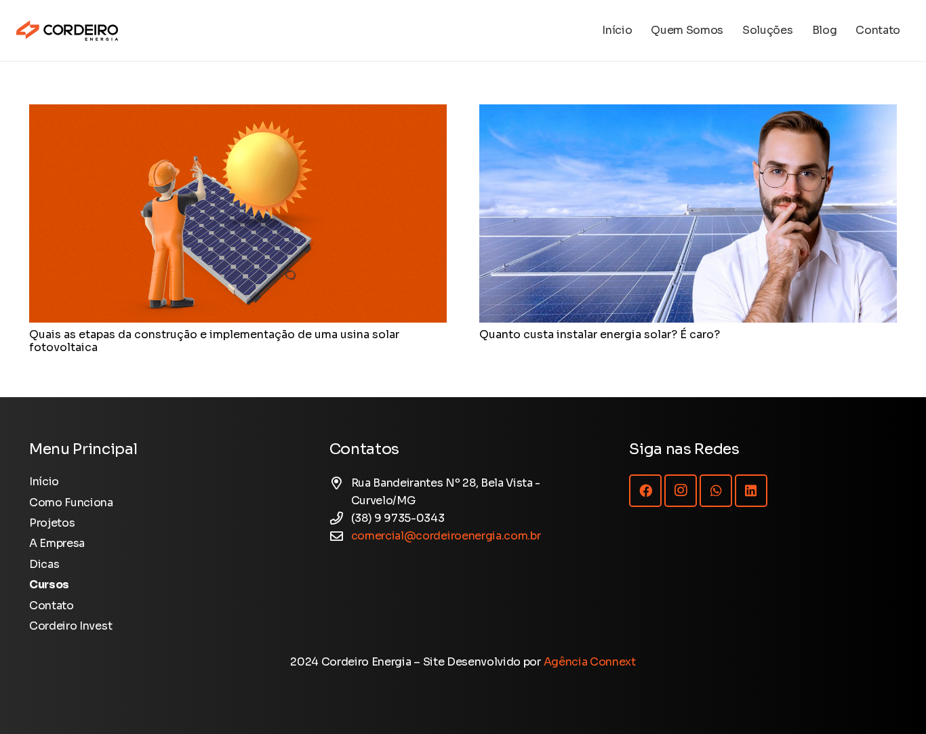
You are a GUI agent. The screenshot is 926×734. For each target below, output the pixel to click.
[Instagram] (680, 490)
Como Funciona (71, 502)
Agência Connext (590, 662)
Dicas (44, 564)
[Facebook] (645, 490)
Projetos (52, 523)
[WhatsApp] (716, 490)
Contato (51, 605)
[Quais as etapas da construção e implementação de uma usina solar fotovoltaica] (238, 113)
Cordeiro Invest (70, 626)
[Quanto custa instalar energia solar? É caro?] (688, 113)
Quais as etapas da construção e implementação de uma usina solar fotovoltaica (214, 340)
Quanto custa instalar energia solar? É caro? (599, 334)
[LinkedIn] (751, 490)
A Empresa (57, 543)
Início (44, 481)
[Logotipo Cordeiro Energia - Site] (67, 30)
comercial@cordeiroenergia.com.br (446, 536)
